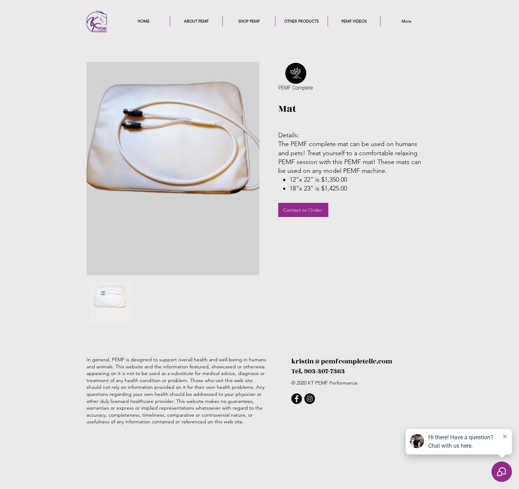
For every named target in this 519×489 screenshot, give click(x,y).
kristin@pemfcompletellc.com (341, 361)
